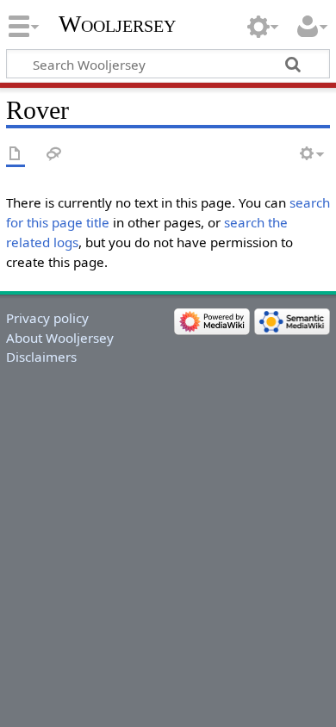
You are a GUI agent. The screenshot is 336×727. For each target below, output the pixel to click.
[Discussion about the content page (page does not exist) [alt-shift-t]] (54, 155)
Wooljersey (117, 23)
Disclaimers (41, 356)
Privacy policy (47, 317)
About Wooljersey (60, 337)
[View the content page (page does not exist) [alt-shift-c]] (15, 155)
